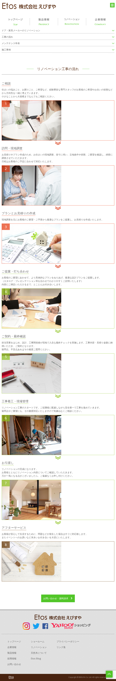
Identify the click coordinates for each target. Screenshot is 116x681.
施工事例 (6, 49)
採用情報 (11, 658)
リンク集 (61, 647)
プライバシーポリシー (68, 641)
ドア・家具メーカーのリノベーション (21, 30)
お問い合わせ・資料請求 (55, 598)
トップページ (14, 641)
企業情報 (11, 647)
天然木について (39, 652)
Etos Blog (36, 658)
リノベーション (39, 647)
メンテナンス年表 (11, 43)
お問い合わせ (14, 664)
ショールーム (37, 641)
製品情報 (11, 652)
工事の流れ (7, 36)
